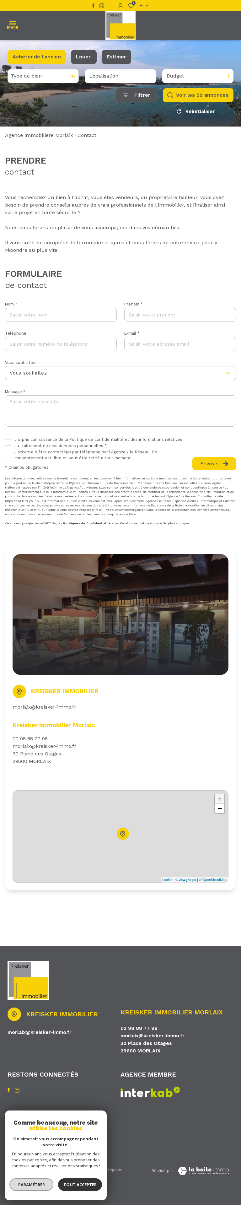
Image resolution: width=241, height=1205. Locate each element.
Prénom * (133, 304)
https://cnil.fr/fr (16, 501)
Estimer (116, 57)
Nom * (11, 304)
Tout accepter (80, 1184)
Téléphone (15, 333)
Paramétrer (31, 1184)
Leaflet (167, 879)
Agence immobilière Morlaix (39, 135)
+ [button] (220, 799)
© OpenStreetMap (213, 879)
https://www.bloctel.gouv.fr (124, 509)
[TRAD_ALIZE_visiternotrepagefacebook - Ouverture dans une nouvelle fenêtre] (93, 5)
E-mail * (132, 333)
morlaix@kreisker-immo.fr (44, 707)
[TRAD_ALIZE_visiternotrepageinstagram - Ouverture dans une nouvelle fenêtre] (101, 5)
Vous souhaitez (20, 362)
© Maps (185, 879)
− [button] (220, 808)
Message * (15, 391)
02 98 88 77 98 (30, 739)
